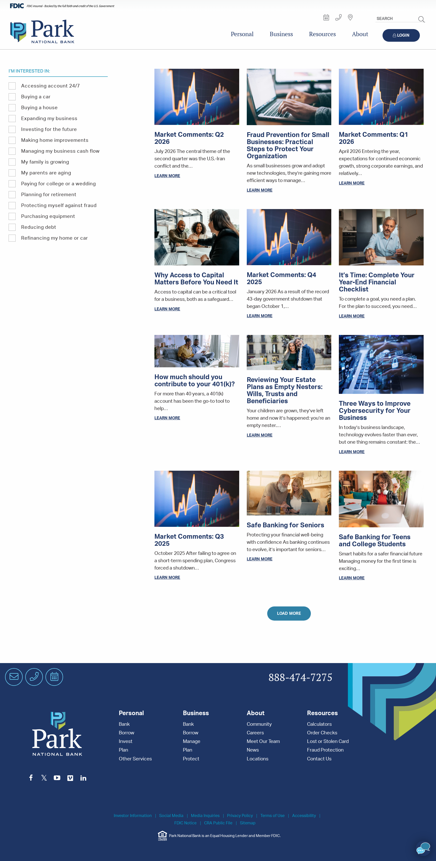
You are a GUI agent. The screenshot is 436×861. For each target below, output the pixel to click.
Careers (255, 733)
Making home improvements (55, 140)
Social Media (171, 816)
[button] (423, 848)
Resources (322, 34)
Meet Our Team (263, 741)
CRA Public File (218, 823)
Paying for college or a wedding (58, 184)
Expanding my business (49, 118)
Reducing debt (38, 227)
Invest (125, 741)
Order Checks (322, 733)
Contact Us (319, 759)
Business (281, 34)
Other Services (135, 759)
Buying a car (36, 97)
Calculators (319, 724)
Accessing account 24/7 (50, 86)
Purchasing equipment (48, 216)
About (360, 34)
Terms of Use (272, 816)
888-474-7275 (300, 678)
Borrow (126, 733)
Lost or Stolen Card (328, 741)
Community (259, 724)
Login (403, 35)
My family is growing (45, 162)
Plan (123, 750)
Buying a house (39, 107)
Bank (124, 724)
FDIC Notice (185, 823)
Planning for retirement (48, 194)
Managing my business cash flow (60, 151)
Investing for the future (49, 129)
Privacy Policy (240, 816)
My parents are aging (46, 173)
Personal (242, 34)
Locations (257, 759)
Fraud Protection (325, 750)
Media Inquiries (205, 816)
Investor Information (133, 816)
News (253, 750)
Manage (191, 741)
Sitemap (248, 823)
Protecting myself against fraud (59, 205)
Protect (191, 759)
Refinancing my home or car (54, 238)
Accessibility (304, 816)
